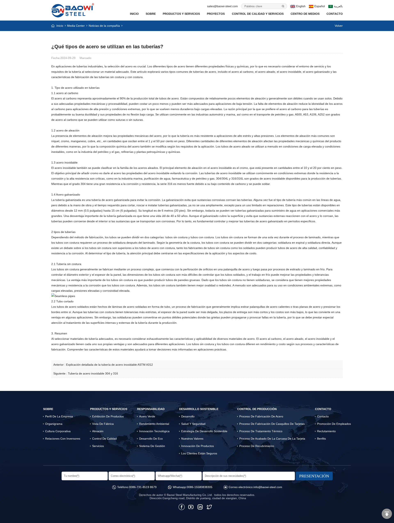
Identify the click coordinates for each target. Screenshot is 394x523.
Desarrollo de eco (151, 438)
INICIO (134, 13)
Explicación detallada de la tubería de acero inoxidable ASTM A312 (109, 364)
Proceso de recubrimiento (256, 446)
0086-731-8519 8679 (143, 487)
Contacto (334, 13)
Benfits (321, 438)
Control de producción (257, 409)
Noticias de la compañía (104, 25)
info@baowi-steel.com (267, 487)
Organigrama (53, 423)
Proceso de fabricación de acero (261, 416)
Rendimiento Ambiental (154, 423)
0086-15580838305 (199, 487)
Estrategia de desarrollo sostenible (204, 431)
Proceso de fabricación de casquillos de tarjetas (272, 423)
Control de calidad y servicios (258, 13)
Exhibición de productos (108, 416)
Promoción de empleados (334, 423)
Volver (339, 25)
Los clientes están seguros (199, 453)
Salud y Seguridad (193, 423)
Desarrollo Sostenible (198, 409)
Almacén (97, 431)
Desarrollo (188, 416)
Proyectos (216, 13)
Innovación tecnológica (154, 431)
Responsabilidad (151, 409)
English (301, 6)
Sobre (151, 13)
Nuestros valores (192, 438)
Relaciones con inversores (62, 438)
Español (319, 6)
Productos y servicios (181, 13)
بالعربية (338, 6)
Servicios (98, 446)
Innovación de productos (197, 446)
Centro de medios (305, 13)
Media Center (76, 25)
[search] (283, 6)
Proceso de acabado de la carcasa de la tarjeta (272, 438)
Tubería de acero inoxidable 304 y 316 (93, 373)
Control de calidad (104, 438)
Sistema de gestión (152, 446)
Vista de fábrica (103, 423)
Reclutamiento (326, 431)
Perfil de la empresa (59, 416)
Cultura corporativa (58, 431)
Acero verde (147, 416)
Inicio (59, 25)
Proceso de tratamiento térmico (260, 431)
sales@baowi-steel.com (222, 6)
